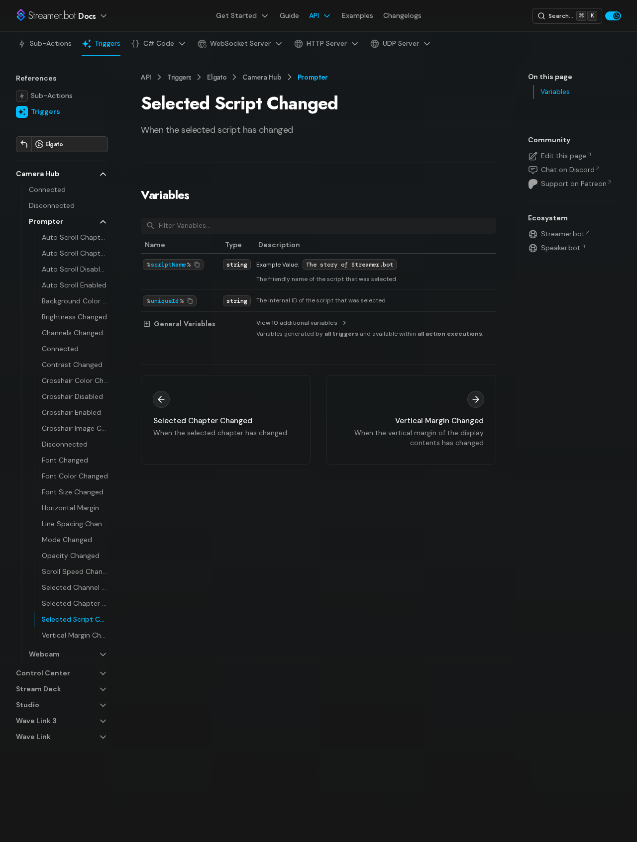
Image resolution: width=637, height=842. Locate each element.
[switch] (613, 15)
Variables (165, 194)
